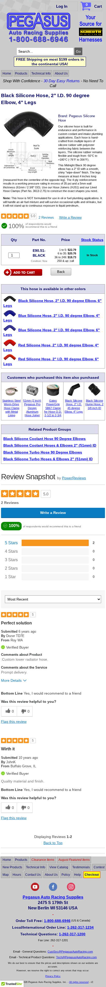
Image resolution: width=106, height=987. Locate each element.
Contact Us (33, 875)
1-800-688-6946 (57, 921)
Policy (65, 875)
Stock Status (92, 240)
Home (7, 73)
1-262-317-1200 (72, 934)
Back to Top (53, 843)
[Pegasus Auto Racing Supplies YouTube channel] (35, 889)
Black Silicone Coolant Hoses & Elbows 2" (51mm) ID (49, 445)
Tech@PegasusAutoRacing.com (76, 957)
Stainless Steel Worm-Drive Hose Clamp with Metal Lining (11, 408)
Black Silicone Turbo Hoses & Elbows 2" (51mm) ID (48, 459)
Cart (94, 5)
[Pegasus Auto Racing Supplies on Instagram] (71, 889)
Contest (99, 867)
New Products (12, 867)
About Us (61, 73)
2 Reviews (46, 217)
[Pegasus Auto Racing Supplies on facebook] (53, 889)
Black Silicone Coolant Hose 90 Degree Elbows (44, 439)
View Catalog (58, 867)
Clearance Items (42, 860)
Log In (61, 6)
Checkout (92, 875)
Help (77, 875)
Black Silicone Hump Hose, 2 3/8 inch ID (94, 404)
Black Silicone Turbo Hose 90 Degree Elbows (42, 452)
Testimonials (81, 867)
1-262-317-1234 (80, 927)
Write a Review (70, 217)
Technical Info (41, 73)
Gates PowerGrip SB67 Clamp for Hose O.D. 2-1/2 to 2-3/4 (53, 408)
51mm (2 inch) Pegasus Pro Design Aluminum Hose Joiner (32, 408)
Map (6, 875)
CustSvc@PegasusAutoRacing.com (70, 951)
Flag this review (13, 722)
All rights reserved (79, 982)
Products (21, 73)
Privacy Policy (52, 976)
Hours (17, 875)
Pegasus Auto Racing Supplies (53, 897)
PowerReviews (74, 478)
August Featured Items (74, 860)
